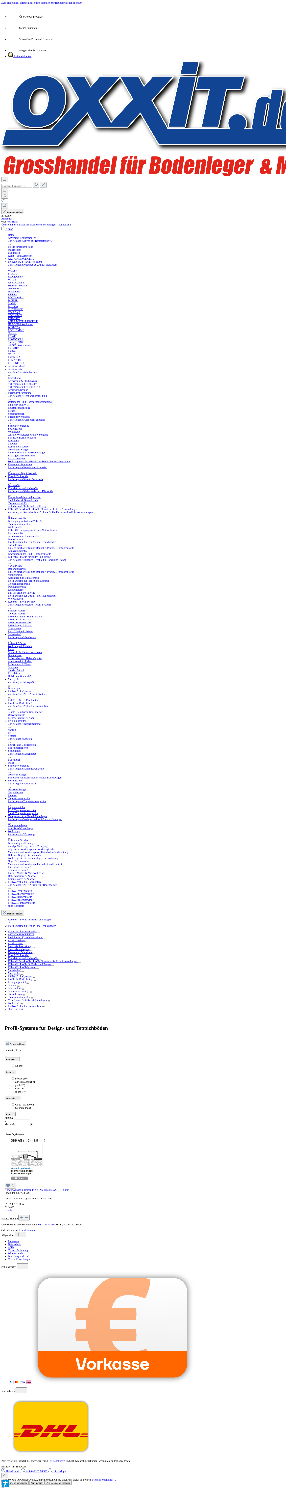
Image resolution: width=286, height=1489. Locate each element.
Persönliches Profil (22, 224)
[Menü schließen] (9, 244)
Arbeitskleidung (16, 940)
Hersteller (11, 1059)
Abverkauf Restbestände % (22, 931)
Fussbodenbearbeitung (20, 946)
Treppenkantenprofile (19, 997)
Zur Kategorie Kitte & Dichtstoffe (25, 479)
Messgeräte (14, 973)
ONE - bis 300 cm (24, 1104)
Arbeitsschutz (15, 943)
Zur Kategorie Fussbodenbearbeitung (27, 395)
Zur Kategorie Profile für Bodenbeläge (28, 706)
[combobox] (16, 186)
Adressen (37, 224)
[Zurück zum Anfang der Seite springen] (4, 1475)
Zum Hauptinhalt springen (15, 2)
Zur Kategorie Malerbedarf (22, 637)
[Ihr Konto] (4, 206)
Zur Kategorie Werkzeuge (21, 834)
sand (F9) (20, 1088)
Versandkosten (57, 1461)
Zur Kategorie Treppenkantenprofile (27, 801)
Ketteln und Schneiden (20, 952)
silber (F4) (20, 1091)
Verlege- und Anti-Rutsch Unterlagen (28, 1000)
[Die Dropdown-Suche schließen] (43, 185)
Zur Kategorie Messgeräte (21, 682)
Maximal (18, 1124)
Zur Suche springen (40, 2)
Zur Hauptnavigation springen (66, 2)
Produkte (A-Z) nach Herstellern (25, 937)
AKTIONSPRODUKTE (21, 934)
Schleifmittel (15, 988)
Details (8, 1210)
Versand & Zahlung (18, 1250)
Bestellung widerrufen (19, 1256)
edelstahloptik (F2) (25, 1081)
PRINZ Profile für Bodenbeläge (25, 1006)
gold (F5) (20, 1085)
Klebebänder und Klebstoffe (23, 958)
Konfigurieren (37, 1483)
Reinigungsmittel (17, 982)
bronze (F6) (21, 1078)
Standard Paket (23, 1107)
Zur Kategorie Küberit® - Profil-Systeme (29, 604)
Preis (9, 1114)
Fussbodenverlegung (19, 949)
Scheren (12, 985)
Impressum (13, 1241)
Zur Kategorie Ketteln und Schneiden (27, 467)
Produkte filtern (16, 1044)
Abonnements (64, 224)
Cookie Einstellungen (19, 1259)
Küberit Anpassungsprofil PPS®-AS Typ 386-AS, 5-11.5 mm (37, 1189)
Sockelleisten (15, 994)
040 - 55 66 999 (46, 1224)
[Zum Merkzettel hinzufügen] (10, 1185)
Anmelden (6, 218)
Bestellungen (50, 224)
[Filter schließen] (6, 1056)
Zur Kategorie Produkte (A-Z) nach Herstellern (32, 264)
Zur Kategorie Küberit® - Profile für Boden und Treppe (37, 559)
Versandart (11, 1098)
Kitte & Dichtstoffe (18, 955)
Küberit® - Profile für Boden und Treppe (29, 964)
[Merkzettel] (3, 201)
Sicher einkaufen (22, 56)
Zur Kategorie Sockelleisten (22, 783)
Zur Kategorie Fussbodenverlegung (26, 419)
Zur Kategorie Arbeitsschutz (22, 372)
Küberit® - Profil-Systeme (22, 967)
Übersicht (6, 224)
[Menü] (4, 179)
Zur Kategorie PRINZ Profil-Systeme (27, 694)
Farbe (9, 1072)
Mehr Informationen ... (104, 1479)
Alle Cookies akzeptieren (58, 1483)
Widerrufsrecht (15, 1253)
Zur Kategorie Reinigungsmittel (24, 723)
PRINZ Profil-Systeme (20, 976)
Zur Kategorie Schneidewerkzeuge (26, 768)
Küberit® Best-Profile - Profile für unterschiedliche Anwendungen (43, 961)
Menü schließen (15, 212)
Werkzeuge (14, 1003)
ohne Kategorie (16, 1009)
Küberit (19, 1065)
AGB (11, 1247)
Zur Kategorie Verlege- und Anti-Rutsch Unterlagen (35, 819)
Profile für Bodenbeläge (21, 979)
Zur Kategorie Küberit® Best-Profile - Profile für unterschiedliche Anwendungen (50, 512)
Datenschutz (14, 1244)
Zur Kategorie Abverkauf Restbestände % (30, 240)
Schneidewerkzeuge (19, 991)
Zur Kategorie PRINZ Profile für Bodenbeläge (32, 884)
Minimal (18, 1117)
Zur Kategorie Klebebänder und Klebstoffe (30, 491)
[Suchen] (36, 185)
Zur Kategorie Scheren (20, 738)
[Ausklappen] (38, 932)
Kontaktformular (27, 1230)
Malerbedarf (14, 970)
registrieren (12, 221)
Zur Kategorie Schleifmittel (22, 753)
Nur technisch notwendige (15, 1483)
